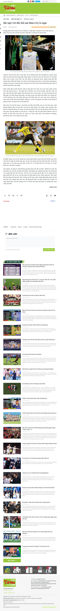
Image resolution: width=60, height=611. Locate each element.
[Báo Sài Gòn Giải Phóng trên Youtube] (31, 1)
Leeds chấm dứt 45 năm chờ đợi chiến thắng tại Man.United (39, 443)
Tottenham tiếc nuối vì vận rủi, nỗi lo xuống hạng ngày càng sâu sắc (39, 517)
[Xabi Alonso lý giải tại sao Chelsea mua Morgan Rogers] (12, 374)
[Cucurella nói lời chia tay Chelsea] (12, 359)
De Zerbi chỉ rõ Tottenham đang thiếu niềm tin (35, 458)
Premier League (29, 19)
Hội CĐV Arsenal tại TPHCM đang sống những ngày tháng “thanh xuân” (38, 428)
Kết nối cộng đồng (34, 15)
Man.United (13, 227)
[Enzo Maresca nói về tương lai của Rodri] (12, 389)
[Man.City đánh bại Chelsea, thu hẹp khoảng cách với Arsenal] (12, 537)
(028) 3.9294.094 (8, 590)
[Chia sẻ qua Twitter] (55, 195)
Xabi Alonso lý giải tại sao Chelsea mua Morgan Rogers (38, 369)
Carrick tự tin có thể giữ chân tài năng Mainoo (35, 473)
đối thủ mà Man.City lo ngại (35, 227)
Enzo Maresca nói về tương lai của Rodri (33, 383)
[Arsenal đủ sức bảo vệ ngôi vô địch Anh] (12, 300)
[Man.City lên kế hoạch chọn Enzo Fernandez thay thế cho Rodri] (12, 315)
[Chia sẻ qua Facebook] (51, 195)
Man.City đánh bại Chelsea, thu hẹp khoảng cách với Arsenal (37, 532)
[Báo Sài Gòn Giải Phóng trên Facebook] (28, 1)
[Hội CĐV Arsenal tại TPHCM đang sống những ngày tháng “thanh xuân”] (12, 433)
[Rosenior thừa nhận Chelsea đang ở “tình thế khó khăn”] (12, 492)
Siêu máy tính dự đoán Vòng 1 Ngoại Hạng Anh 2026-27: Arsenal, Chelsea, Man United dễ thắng (38, 265)
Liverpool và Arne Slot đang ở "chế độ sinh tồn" (36, 546)
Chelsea (20, 227)
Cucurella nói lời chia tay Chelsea (31, 354)
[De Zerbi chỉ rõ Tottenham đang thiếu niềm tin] (12, 463)
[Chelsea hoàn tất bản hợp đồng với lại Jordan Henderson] (12, 344)
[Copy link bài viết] (17, 195)
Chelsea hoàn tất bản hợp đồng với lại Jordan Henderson (38, 339)
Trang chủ (4, 15)
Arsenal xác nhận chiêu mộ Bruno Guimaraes (35, 325)
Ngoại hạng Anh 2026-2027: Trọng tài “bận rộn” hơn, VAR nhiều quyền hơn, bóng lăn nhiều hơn (39, 280)
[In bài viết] (21, 195)
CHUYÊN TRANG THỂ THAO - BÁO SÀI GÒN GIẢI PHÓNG (9, 8)
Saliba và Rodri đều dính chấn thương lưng (34, 398)
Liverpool (25, 227)
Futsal (26, 15)
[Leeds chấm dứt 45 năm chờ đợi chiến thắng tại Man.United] (12, 448)
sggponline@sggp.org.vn (9, 592)
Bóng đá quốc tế (20, 15)
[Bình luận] (9, 195)
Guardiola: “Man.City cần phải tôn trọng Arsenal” (36, 502)
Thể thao (6, 19)
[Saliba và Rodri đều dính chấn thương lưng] (12, 403)
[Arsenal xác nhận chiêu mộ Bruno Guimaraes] (12, 330)
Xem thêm (11, 560)
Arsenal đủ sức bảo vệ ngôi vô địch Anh (33, 295)
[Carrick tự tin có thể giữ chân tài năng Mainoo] (12, 478)
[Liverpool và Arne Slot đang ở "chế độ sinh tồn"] (12, 551)
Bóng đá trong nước (11, 15)
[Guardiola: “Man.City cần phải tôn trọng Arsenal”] (12, 507)
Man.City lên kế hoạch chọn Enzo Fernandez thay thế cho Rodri (38, 311)
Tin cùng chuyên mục (13, 262)
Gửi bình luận (50, 249)
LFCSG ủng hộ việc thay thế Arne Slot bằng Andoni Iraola (38, 413)
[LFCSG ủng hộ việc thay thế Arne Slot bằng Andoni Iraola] (12, 418)
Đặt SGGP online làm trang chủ (49, 607)
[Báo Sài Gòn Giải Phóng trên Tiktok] (33, 1)
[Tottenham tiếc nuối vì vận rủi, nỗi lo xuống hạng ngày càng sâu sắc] (12, 522)
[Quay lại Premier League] (5, 195)
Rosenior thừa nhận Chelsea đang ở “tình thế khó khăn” (38, 487)
